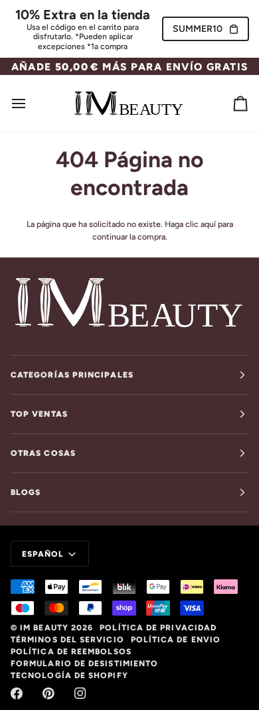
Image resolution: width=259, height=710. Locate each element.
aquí (208, 224)
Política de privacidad (158, 627)
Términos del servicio (67, 639)
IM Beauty (44, 627)
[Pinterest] (48, 693)
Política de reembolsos (71, 651)
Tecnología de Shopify (69, 675)
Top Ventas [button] (39, 414)
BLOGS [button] (26, 492)
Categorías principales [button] (72, 375)
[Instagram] (80, 693)
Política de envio (175, 639)
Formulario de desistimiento (84, 663)
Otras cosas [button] (43, 453)
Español (43, 554)
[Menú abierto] (30, 103)
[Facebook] (17, 693)
